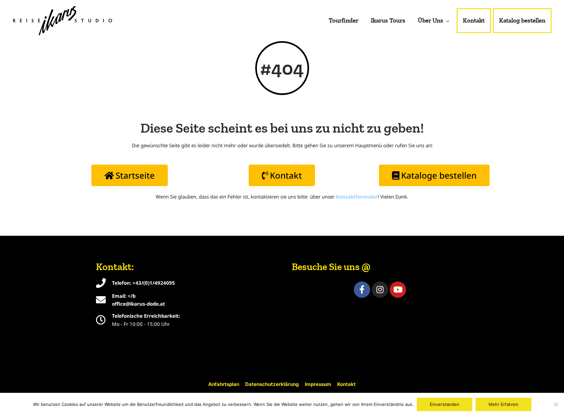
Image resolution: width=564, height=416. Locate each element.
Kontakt (346, 384)
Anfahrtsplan (223, 384)
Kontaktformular (357, 196)
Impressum (318, 384)
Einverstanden (444, 404)
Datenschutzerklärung (272, 384)
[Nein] (556, 404)
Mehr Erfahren (503, 404)
